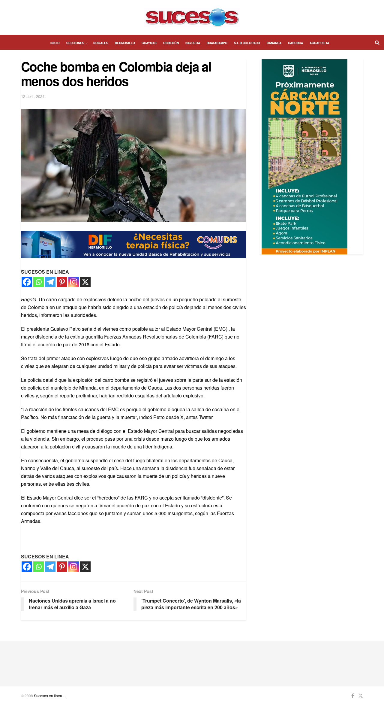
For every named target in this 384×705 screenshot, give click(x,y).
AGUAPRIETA (319, 43)
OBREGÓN (171, 43)
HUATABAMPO (217, 43)
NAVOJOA (192, 43)
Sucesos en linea (48, 695)
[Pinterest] (62, 282)
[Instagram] (73, 282)
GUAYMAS (149, 43)
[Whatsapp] (38, 282)
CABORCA (295, 43)
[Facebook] (27, 282)
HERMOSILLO (125, 43)
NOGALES (100, 43)
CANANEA (274, 43)
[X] (85, 282)
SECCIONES (75, 43)
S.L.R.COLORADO (247, 43)
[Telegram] (50, 282)
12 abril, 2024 (32, 96)
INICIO (55, 43)
